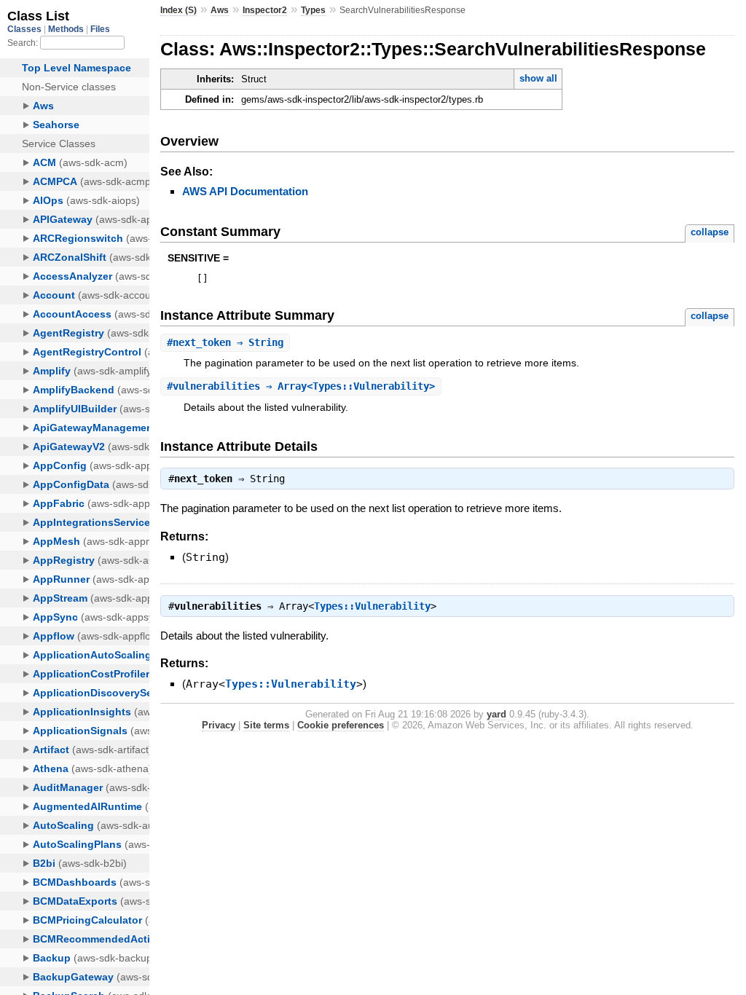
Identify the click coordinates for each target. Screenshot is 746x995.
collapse (710, 232)
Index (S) (178, 10)
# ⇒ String (225, 342)
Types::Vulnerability (372, 606)
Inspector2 (265, 10)
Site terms (266, 725)
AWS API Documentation (245, 191)
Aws (220, 10)
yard (496, 714)
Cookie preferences (340, 725)
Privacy (218, 725)
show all (538, 78)
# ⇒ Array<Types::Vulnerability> (301, 386)
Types (313, 10)
